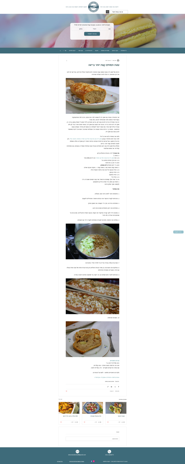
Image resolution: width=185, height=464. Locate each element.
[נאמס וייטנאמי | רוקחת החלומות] (116, 408)
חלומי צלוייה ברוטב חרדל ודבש (70, 416)
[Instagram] (94, 461)
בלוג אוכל (117, 381)
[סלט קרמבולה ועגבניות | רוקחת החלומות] (92, 408)
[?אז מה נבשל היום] (107, 11)
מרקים (96, 50)
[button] (60, 50)
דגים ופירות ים (89, 50)
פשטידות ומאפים (105, 50)
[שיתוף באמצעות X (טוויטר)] (115, 386)
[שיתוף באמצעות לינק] (108, 386)
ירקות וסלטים (72, 50)
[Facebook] (91, 461)
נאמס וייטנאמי (121, 416)
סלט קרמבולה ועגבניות (95, 416)
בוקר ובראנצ (115, 50)
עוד (65, 50)
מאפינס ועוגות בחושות (109, 381)
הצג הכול (60, 399)
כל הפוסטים (123, 50)
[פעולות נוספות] (66, 60)
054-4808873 (109, 455)
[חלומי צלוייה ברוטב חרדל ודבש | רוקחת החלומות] (69, 408)
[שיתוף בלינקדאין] (111, 386)
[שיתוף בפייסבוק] (118, 386)
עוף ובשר (80, 50)
